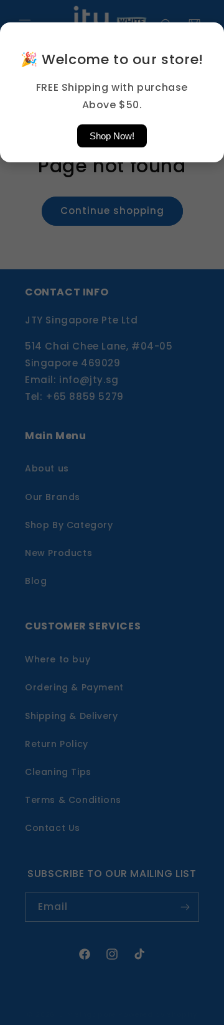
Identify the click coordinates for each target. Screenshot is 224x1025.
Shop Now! (112, 136)
